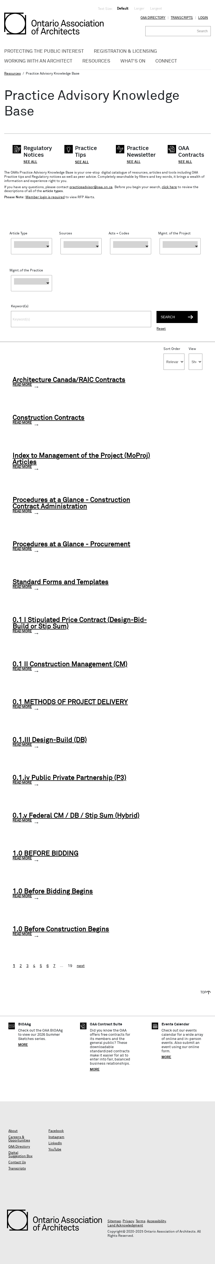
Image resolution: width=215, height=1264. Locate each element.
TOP (203, 992)
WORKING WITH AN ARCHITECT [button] (38, 61)
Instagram (56, 1137)
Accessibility (156, 1221)
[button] (31, 246)
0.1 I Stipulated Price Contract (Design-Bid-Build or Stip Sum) (80, 623)
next (81, 966)
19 (70, 966)
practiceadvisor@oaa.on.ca (91, 187)
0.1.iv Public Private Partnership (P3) (69, 778)
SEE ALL (30, 162)
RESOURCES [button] (96, 61)
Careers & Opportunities (19, 1139)
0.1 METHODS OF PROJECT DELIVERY (70, 702)
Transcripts (182, 18)
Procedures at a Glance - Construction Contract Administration (71, 503)
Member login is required (45, 197)
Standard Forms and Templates (61, 582)
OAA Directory (153, 18)
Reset (161, 329)
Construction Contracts (49, 418)
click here (169, 187)
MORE (23, 1045)
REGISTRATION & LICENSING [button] (125, 51)
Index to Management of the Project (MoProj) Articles (81, 459)
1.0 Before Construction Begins (61, 929)
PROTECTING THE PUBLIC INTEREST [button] (44, 51)
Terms (140, 1221)
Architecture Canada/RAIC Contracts (69, 380)
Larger (139, 8)
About (13, 1131)
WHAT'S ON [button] (132, 61)
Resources (12, 73)
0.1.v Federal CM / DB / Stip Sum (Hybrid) (76, 816)
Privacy (128, 1221)
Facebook (56, 1131)
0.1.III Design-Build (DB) (50, 740)
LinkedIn (55, 1143)
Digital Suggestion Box (20, 1154)
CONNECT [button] (166, 61)
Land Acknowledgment (125, 1225)
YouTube (54, 1149)
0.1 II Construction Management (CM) (70, 664)
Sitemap (114, 1221)
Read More (22, 385)
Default (122, 8)
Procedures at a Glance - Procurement (71, 544)
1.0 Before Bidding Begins (53, 891)
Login (203, 18)
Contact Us (17, 1162)
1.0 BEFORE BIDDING (45, 853)
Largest (156, 8)
